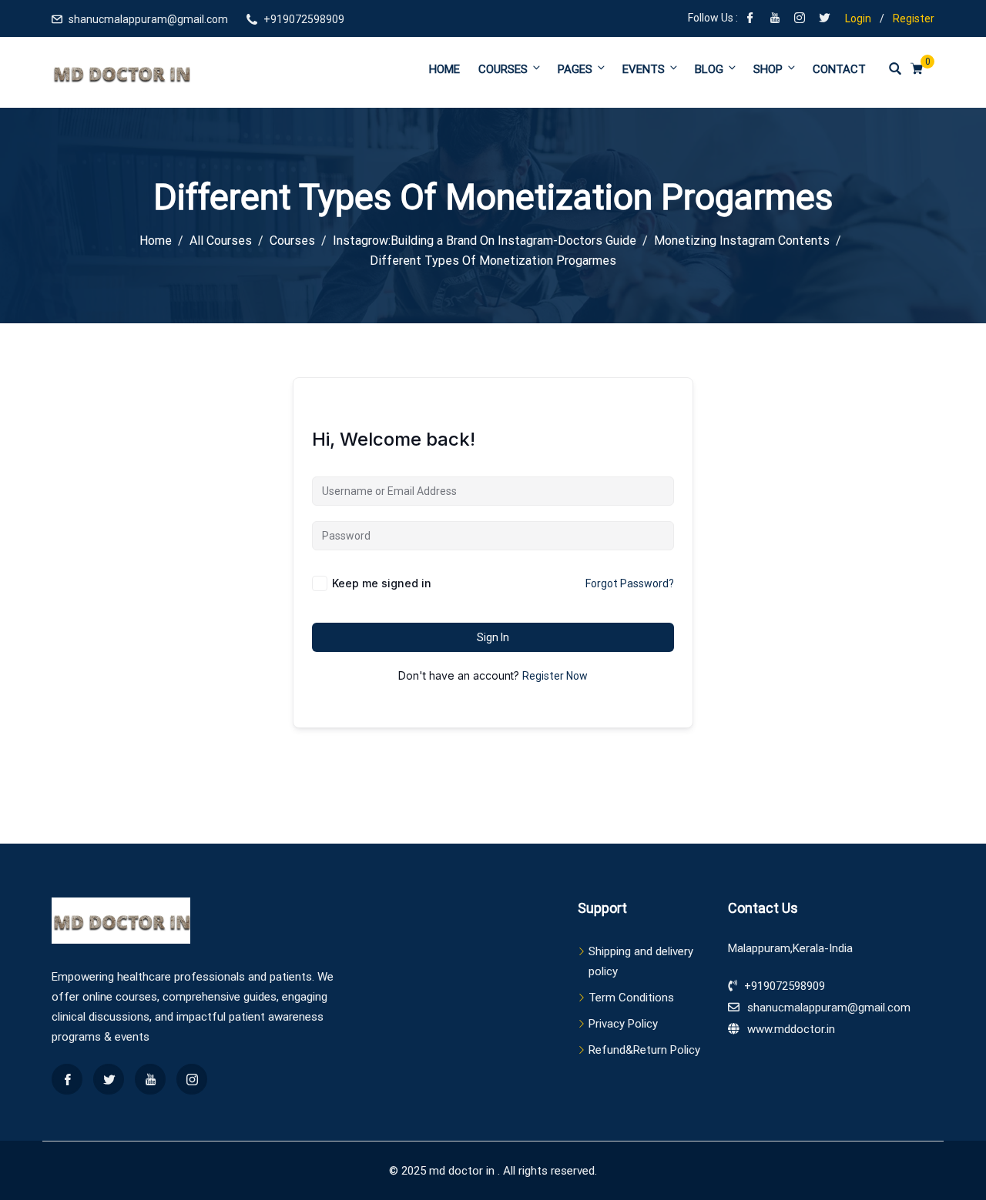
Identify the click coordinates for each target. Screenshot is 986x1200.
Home (444, 69)
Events (643, 69)
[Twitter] (824, 19)
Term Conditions (631, 997)
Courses (503, 69)
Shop (768, 69)
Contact (839, 69)
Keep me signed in (381, 583)
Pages (575, 69)
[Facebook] (750, 19)
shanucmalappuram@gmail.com (148, 19)
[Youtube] (775, 19)
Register (913, 18)
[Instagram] (799, 19)
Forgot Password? (629, 583)
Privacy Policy (623, 1024)
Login (858, 18)
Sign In (493, 637)
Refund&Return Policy (644, 1050)
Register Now (555, 676)
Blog (709, 69)
